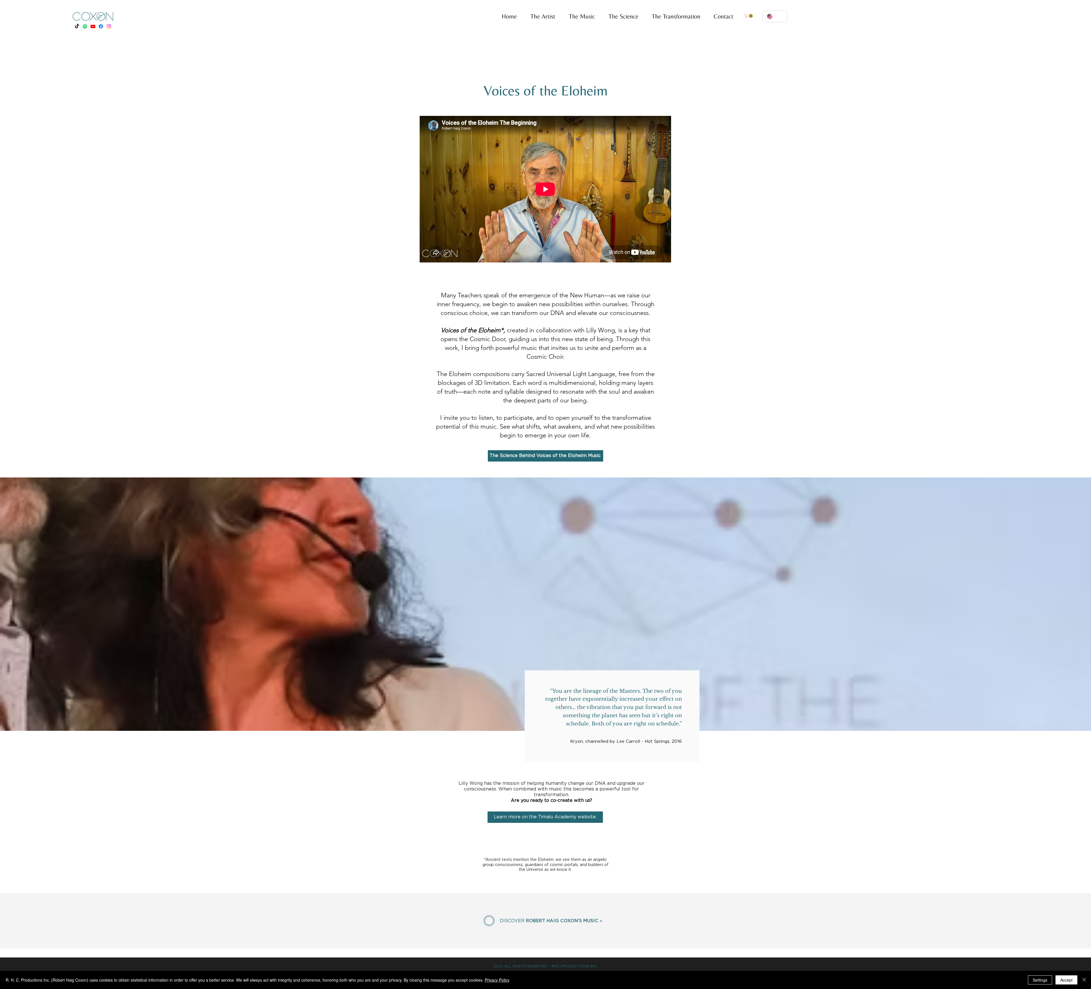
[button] (579, 16)
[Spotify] (85, 26)
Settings (1040, 980)
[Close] (1084, 979)
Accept (1066, 980)
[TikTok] (77, 26)
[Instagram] (109, 26)
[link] (749, 16)
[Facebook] (101, 26)
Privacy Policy (497, 980)
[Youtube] (93, 26)
